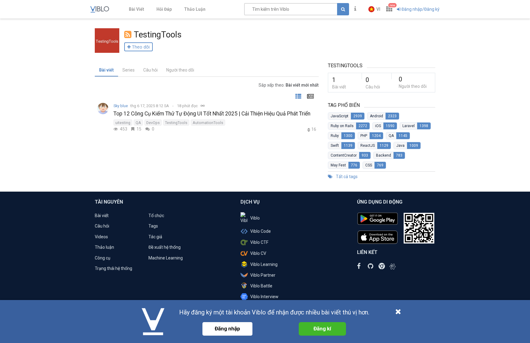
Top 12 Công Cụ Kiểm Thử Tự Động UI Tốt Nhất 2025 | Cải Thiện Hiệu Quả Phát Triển (211, 114)
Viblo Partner (262, 275)
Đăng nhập (227, 328)
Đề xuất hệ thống (164, 247)
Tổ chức (156, 215)
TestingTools (176, 122)
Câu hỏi (150, 70)
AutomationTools (208, 122)
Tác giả (155, 236)
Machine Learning (165, 257)
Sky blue (120, 105)
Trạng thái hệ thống (113, 268)
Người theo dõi (180, 70)
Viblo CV (258, 253)
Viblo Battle (261, 285)
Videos (101, 236)
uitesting (122, 122)
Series (128, 70)
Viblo (255, 218)
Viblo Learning (264, 264)
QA (138, 122)
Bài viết (106, 70)
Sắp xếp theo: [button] (289, 85)
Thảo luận (104, 247)
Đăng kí (322, 328)
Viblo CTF (259, 242)
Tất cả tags (346, 176)
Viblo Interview (264, 296)
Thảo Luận (194, 9)
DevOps (153, 122)
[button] (374, 9)
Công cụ (102, 257)
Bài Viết (136, 9)
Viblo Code (260, 231)
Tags (153, 226)
